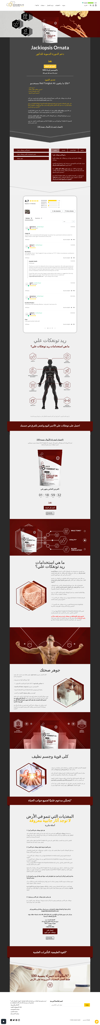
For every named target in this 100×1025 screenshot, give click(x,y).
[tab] (55, 150)
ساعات (47, 497)
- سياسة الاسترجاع (14, 1013)
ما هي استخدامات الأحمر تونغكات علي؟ (26, 154)
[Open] (3, 1021)
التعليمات (58, 5)
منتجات (43, 5)
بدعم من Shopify (86, 1020)
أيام (40, 497)
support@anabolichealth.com (36, 276)
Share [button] (28, 239)
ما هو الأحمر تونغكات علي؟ (23, 150)
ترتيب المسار (50, 5)
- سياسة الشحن (14, 1011)
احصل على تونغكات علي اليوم (50, 931)
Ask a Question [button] (57, 211)
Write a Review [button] (70, 211)
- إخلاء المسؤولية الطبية (16, 1007)
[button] (86, 5)
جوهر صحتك (20, 158)
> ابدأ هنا (37, 5)
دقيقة (53, 497)
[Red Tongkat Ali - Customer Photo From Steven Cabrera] (27, 212)
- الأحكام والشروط (14, 1005)
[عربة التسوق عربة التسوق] (96, 5)
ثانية (59, 497)
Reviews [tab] (28, 218)
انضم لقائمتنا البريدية (56, 1001)
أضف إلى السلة (50, 66)
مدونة (63, 5)
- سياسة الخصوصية (14, 1009)
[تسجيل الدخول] (93, 5)
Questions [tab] (37, 218)
